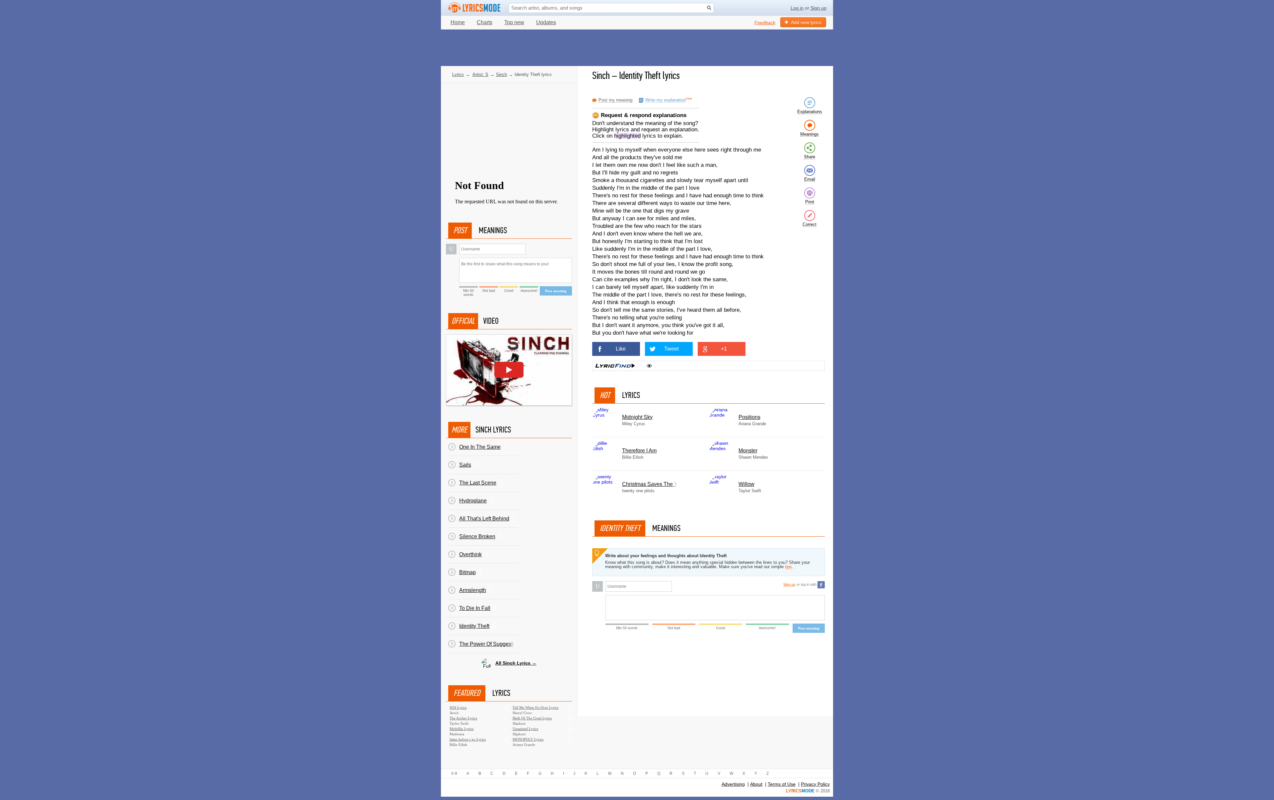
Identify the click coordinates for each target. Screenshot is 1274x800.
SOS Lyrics (458, 707)
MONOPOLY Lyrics (528, 739)
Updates (546, 22)
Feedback (764, 22)
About (756, 784)
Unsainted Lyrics (525, 729)
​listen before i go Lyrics (468, 739)
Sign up (818, 8)
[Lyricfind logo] (615, 366)
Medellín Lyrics (461, 729)
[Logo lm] (474, 7)
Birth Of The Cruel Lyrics (532, 718)
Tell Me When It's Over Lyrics (535, 707)
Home (458, 22)
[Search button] (709, 8)
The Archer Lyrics (463, 718)
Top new (514, 22)
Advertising (733, 784)
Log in (797, 8)
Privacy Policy (815, 784)
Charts (484, 22)
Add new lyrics (806, 22)
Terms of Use (782, 784)
